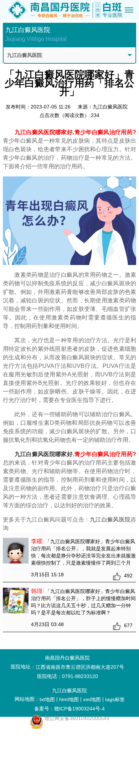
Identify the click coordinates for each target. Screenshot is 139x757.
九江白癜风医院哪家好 (44, 454)
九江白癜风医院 (110, 520)
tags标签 (115, 699)
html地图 (69, 699)
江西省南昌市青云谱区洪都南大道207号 (80, 667)
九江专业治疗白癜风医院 (38, 750)
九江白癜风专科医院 (38, 741)
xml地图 (92, 699)
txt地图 (47, 699)
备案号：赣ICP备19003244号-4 (69, 708)
